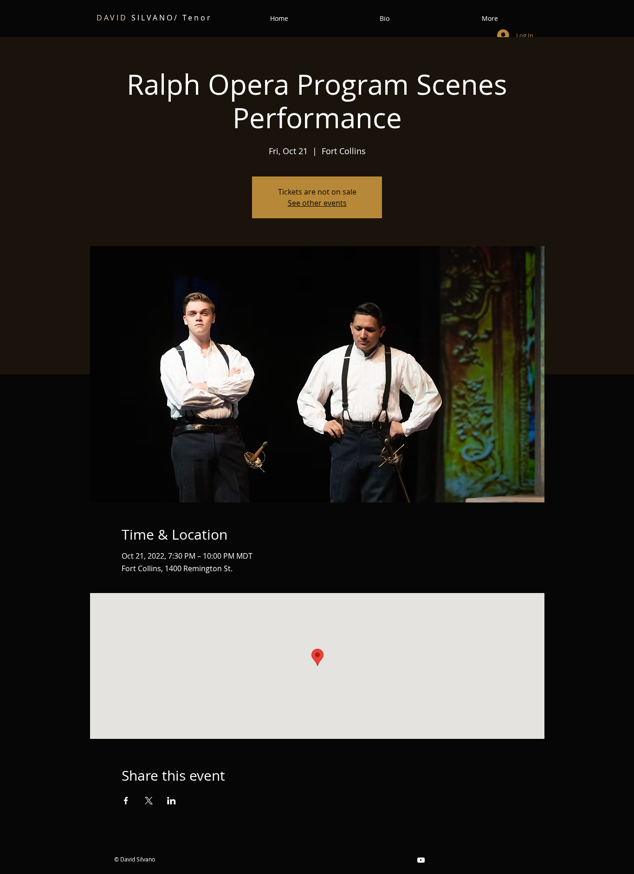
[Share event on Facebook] (126, 800)
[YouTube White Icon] (421, 860)
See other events (317, 203)
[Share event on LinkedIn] (171, 800)
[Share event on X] (148, 800)
